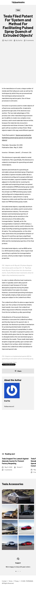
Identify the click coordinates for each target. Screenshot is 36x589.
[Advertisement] (18, 64)
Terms (10, 581)
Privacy (16, 581)
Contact (4, 581)
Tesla (18, 10)
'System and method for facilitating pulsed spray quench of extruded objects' (17, 137)
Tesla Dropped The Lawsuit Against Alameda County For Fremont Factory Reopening (15, 461)
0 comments (30, 40)
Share (19, 371)
